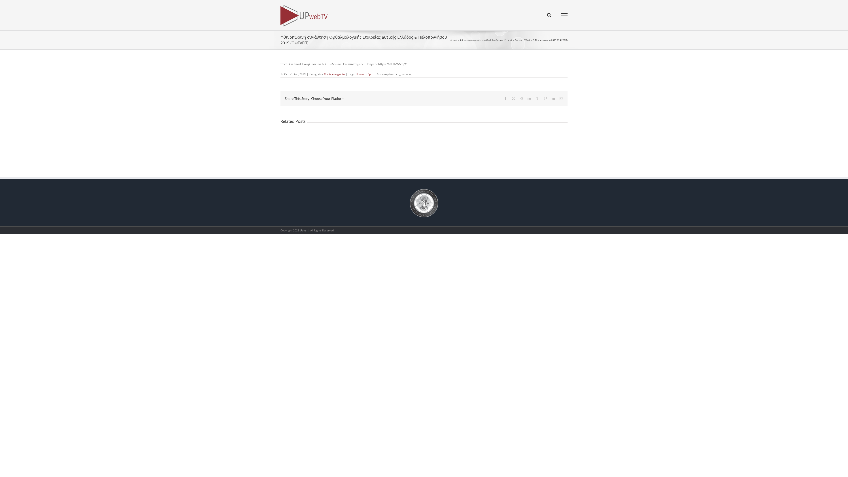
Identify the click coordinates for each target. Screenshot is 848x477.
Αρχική (453, 40)
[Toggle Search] (549, 15)
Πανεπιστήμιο (364, 74)
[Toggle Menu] (564, 15)
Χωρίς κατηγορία (334, 74)
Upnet (303, 230)
